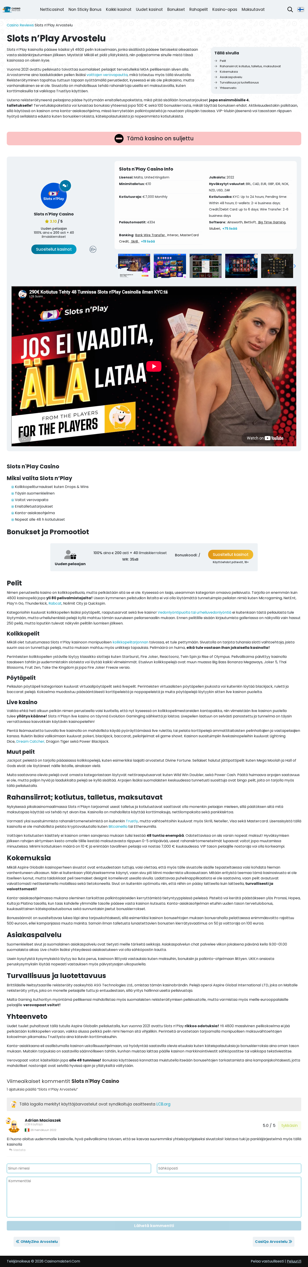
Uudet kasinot (149, 9)
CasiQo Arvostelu (271, 1241)
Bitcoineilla (117, 826)
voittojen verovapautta (107, 74)
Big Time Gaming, (271, 222)
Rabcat (55, 603)
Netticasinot (52, 9)
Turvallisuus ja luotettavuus (239, 82)
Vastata (18, 1150)
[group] (134, 266)
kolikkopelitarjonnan (130, 642)
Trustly (132, 821)
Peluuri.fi (294, 1261)
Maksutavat (253, 9)
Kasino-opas (224, 9)
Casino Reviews (20, 25)
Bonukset (176, 9)
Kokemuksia (228, 71)
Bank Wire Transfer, (150, 235)
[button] (117, 266)
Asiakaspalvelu (230, 77)
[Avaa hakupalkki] (290, 9)
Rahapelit (198, 9)
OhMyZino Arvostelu (39, 1241)
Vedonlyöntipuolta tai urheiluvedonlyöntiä (194, 612)
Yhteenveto (228, 88)
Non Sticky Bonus (85, 9)
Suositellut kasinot (54, 249)
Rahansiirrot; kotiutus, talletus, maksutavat (250, 66)
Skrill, (134, 241)
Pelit (222, 61)
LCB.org (163, 1104)
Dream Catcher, (30, 741)
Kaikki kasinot (118, 9)
